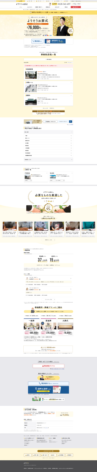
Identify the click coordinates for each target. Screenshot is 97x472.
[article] (48, 281)
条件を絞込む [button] (49, 59)
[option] (29, 440)
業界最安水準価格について (34, 46)
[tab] (20, 1)
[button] (33, 35)
